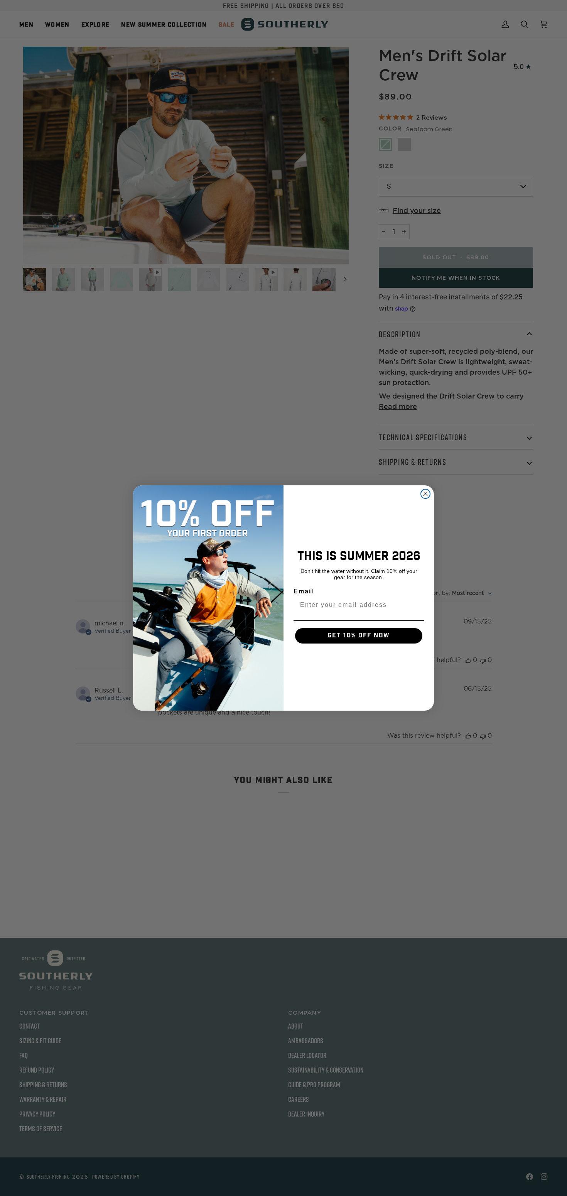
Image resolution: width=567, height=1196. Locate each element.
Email (304, 591)
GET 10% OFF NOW (358, 636)
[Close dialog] (425, 493)
